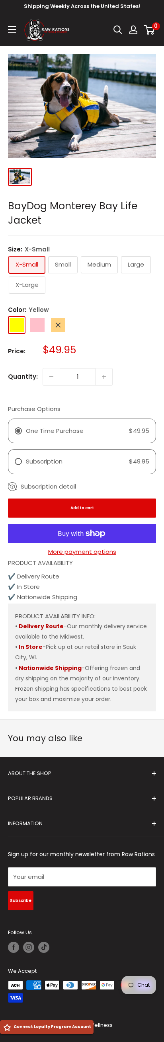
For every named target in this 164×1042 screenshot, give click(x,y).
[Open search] (117, 29)
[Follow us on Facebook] (13, 947)
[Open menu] (12, 29)
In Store (31, 647)
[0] (149, 30)
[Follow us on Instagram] (28, 947)
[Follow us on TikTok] (43, 947)
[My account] (133, 29)
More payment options (82, 551)
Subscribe (20, 901)
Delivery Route (41, 626)
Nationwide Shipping (50, 668)
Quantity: (23, 376)
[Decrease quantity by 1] (51, 376)
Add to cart (82, 508)
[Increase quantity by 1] (104, 376)
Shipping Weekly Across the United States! (82, 6)
